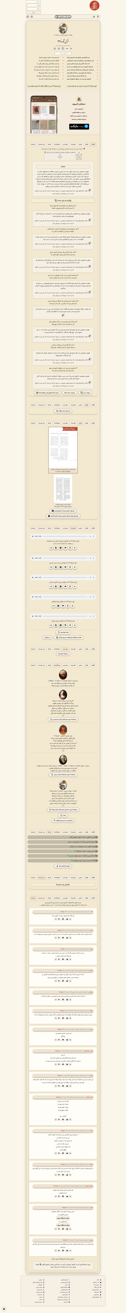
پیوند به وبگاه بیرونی (63, 1218)
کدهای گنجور (64, 1280)
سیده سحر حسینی (55, 563)
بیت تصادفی (96, 1282)
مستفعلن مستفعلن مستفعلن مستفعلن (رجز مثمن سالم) (61, 153)
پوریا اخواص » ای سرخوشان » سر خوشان (82, 846)
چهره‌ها (40, 1285)
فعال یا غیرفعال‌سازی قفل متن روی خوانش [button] (69, 637)
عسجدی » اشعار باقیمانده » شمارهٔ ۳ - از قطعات (63, 681)
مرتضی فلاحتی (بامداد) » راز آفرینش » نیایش (81, 842)
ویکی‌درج (60, 157)
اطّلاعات (93, 144)
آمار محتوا (39, 1290)
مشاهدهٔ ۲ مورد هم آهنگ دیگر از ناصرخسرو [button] (64, 720)
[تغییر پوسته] (4, 1309)
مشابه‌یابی (96, 1295)
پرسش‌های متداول (37, 1282)
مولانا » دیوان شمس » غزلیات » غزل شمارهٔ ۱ (63, 791)
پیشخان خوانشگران (63, 1297)
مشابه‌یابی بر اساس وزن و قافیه (64, 821)
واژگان (86, 144)
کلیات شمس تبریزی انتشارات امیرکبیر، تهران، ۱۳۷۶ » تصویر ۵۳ (63, 506)
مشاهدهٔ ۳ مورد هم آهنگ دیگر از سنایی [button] (64, 775)
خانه (98, 1280)
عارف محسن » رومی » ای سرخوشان (84, 860)
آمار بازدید (39, 1295)
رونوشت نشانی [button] (71, 393)
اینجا (59, 544)
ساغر (66, 1285)
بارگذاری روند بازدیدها (63, 884)
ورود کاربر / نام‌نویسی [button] (64, 17)
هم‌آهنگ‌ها (57, 144)
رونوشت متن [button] (86, 393)
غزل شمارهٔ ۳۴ (63, 41)
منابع (40, 1297)
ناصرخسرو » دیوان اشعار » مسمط (63, 701)
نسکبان (66, 1302)
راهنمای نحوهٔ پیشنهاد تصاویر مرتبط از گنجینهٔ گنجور (64, 516)
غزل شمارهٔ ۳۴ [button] (74, 541)
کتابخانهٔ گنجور (64, 1287)
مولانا (70, 35)
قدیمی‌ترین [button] (48, 902)
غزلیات (57, 35)
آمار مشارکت (39, 1292)
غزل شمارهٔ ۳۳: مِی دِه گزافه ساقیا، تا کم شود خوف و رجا (44, 86)
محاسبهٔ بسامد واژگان (64, 411)
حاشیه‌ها (33, 144)
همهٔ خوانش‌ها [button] (63, 632)
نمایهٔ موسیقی (95, 1290)
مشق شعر (65, 144)
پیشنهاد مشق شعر (63, 654)
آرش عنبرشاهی (88, 1051)
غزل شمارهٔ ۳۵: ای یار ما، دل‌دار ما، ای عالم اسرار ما (82, 86)
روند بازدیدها (41, 144)
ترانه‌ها (49, 144)
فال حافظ (96, 1287)
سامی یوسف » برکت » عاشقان (85, 851)
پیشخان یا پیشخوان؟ (62, 1300)
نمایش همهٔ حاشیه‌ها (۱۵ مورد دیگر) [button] (63, 1259)
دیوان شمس (64, 35)
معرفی (40, 1280)
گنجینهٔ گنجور (64, 1290)
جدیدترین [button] (56, 902)
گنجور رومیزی (64, 1282)
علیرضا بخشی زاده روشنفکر (55, 541)
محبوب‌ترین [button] (64, 902)
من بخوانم (47, 637)
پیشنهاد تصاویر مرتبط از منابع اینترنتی (64, 511)
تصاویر (80, 144)
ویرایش (57, 194)
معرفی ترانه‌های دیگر (64, 866)
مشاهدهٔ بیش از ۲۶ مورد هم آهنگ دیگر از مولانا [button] (64, 810)
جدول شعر (96, 1285)
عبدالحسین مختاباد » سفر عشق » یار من (82, 856)
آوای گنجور (65, 1295)
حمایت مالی (39, 1287)
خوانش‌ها (73, 144)
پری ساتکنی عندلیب (55, 582)
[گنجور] (94, 5)
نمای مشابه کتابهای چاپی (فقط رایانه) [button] (48, 393)
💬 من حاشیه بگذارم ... (46, 905)
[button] (98, 17)
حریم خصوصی (38, 1302)
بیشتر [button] (64, 815)
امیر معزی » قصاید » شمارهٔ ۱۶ (63, 736)
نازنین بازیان (55, 621)
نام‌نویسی (68, 1264)
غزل (60, 155)
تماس (40, 1300)
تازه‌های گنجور (95, 1297)
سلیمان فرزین (89, 1186)
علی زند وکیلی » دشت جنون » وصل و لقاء (82, 837)
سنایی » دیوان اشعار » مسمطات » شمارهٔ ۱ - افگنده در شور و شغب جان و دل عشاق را (63, 766)
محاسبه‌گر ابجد (64, 1292)
